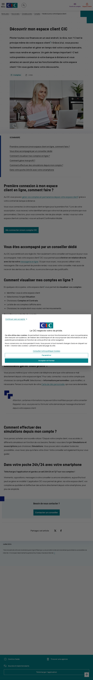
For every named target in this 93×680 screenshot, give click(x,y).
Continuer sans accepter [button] (15, 319)
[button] (46, 360)
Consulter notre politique (46, 351)
